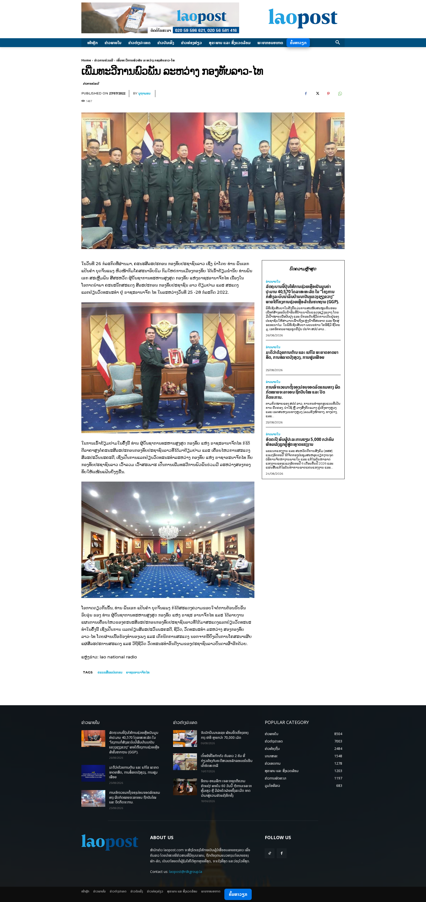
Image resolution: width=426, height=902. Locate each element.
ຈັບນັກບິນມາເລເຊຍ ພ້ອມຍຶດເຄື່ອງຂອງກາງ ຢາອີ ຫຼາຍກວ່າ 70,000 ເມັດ (224, 735)
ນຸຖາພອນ (144, 93)
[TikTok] (269, 853)
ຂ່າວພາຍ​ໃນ (273, 281)
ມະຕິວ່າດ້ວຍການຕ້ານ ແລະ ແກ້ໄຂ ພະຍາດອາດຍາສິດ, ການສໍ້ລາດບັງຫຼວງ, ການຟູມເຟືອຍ (302, 354)
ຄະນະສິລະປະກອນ (110, 672)
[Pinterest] (328, 94)
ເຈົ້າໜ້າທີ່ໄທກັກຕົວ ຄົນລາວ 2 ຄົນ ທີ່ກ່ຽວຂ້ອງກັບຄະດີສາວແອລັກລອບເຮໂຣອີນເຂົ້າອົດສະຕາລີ (226, 760)
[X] (317, 94)
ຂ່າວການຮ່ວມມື (103, 60)
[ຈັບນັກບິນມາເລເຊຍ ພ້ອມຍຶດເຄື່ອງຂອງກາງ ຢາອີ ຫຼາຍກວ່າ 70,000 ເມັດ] (185, 738)
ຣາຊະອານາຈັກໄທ (138, 672)
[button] (337, 42)
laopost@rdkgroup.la (185, 871)
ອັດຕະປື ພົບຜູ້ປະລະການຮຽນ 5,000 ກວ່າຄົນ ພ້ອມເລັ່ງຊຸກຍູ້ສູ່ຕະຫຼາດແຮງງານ (300, 441)
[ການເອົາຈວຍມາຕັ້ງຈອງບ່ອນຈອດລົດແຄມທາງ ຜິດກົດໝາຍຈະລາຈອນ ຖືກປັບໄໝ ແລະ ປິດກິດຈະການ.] (93, 798)
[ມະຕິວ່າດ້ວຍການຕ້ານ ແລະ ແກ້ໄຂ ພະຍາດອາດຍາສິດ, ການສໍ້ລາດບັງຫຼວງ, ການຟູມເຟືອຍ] (93, 773)
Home (86, 60)
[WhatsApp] (340, 94)
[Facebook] (306, 94)
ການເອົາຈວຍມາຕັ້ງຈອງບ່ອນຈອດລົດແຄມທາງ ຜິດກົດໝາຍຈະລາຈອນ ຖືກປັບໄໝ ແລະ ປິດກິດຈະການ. (303, 392)
